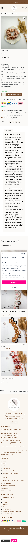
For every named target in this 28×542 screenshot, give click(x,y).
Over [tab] (23, 257)
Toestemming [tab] (5, 257)
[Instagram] (13, 122)
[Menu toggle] (2, 8)
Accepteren (14, 282)
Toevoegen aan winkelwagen (14, 94)
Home (2, 13)
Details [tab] (14, 257)
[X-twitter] (19, 122)
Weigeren (14, 287)
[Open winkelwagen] (26, 8)
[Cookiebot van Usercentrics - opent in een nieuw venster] (20, 254)
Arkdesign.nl (20, 530)
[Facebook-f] (12, 422)
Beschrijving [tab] (8, 130)
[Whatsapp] (16, 122)
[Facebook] (10, 122)
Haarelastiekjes (8, 13)
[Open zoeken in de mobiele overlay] (23, 7)
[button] (24, 18)
